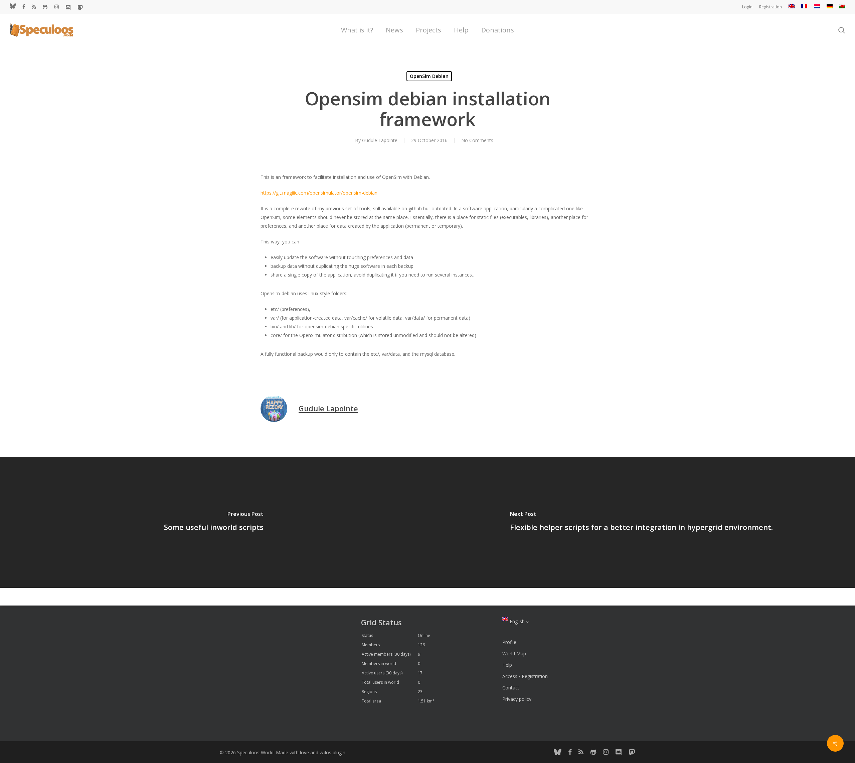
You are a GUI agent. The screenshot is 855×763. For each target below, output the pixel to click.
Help (507, 665)
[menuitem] (792, 7)
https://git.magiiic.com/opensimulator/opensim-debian (319, 193)
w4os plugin (332, 752)
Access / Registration (525, 676)
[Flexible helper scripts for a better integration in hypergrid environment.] (641, 522)
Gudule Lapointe (379, 140)
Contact (510, 687)
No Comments (477, 140)
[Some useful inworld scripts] (214, 522)
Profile (509, 642)
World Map (514, 653)
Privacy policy (516, 699)
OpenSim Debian (429, 76)
